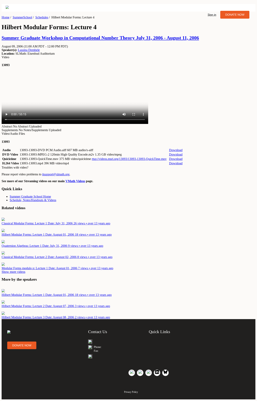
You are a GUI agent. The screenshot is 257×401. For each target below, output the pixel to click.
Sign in (212, 14)
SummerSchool (22, 17)
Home (5, 17)
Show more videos (13, 271)
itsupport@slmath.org (55, 174)
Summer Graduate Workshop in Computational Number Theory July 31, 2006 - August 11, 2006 (100, 37)
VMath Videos (75, 181)
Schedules (41, 17)
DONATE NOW (234, 14)
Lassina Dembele (29, 50)
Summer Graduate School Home (30, 196)
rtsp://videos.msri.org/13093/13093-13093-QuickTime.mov (129, 159)
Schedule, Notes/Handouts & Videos (33, 200)
